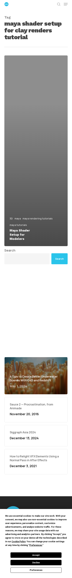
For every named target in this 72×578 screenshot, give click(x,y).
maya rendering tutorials (38, 218)
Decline (36, 562)
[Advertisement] (36, 311)
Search (9, 250)
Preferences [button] (35, 545)
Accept (36, 555)
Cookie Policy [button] (18, 541)
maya (18, 218)
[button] (66, 4)
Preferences (36, 570)
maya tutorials (18, 225)
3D (11, 218)
